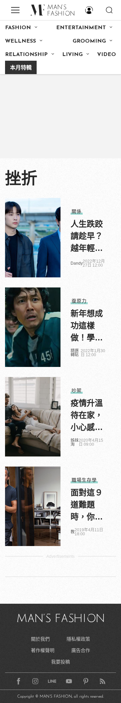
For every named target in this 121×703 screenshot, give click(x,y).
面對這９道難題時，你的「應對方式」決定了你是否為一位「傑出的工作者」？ (87, 505)
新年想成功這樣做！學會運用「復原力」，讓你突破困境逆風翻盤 (87, 326)
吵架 (77, 390)
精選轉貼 (75, 352)
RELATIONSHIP (26, 54)
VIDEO (106, 54)
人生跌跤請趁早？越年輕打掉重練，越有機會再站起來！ (87, 236)
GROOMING (89, 41)
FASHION (18, 28)
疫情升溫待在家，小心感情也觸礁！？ (87, 415)
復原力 (79, 301)
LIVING (72, 54)
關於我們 (40, 639)
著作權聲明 (42, 650)
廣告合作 (80, 650)
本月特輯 (21, 68)
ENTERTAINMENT (81, 28)
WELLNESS (20, 41)
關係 (77, 211)
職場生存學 (84, 480)
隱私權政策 (78, 639)
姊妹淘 (75, 442)
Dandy (77, 263)
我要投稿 (60, 661)
